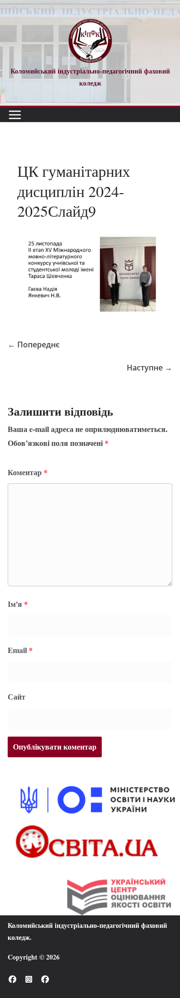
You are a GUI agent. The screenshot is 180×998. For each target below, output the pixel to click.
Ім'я (18, 603)
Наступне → (149, 367)
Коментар (28, 472)
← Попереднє (34, 344)
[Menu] (15, 115)
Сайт (16, 696)
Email (20, 649)
